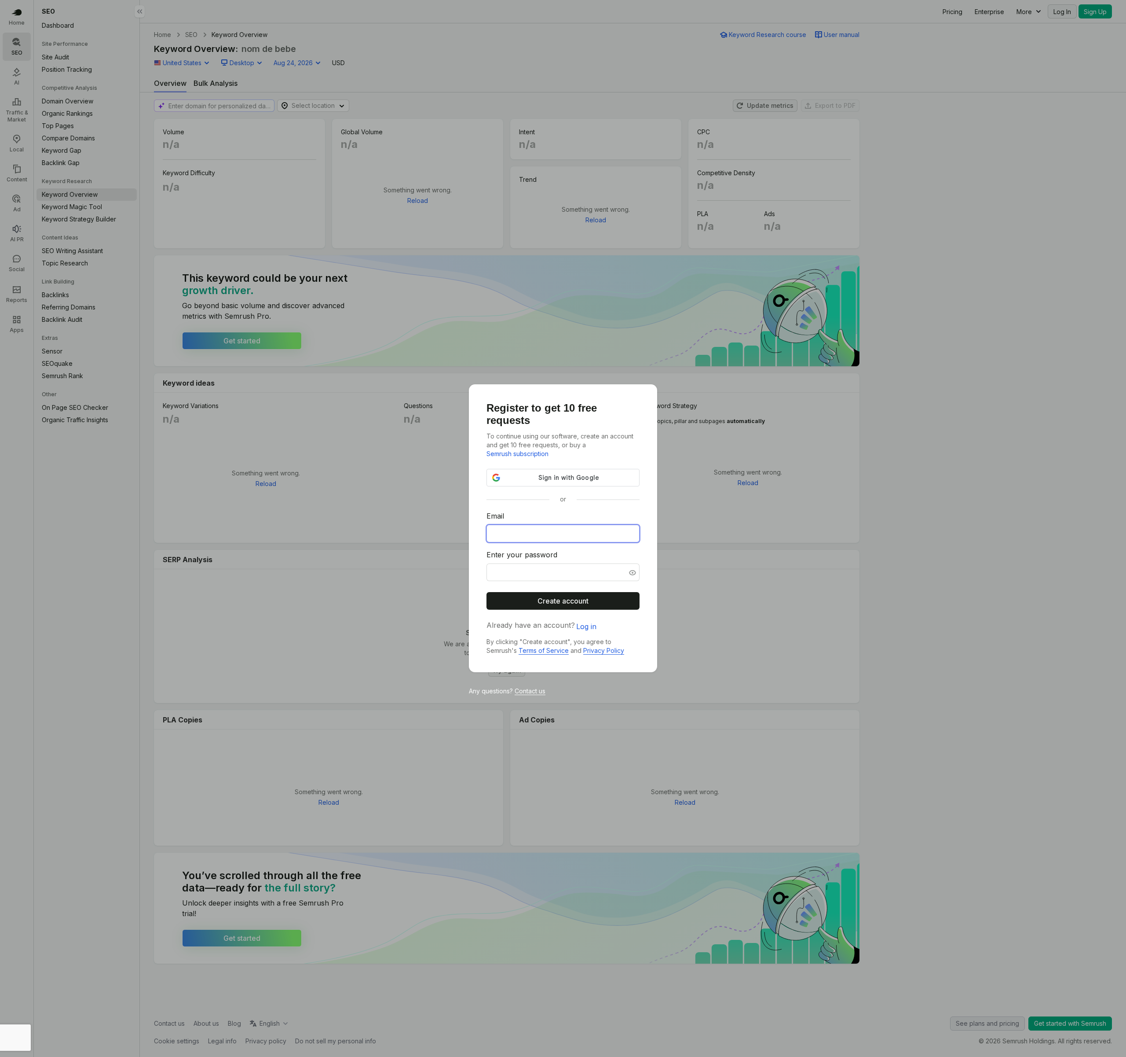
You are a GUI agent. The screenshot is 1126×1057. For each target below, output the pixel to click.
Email (495, 516)
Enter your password (521, 555)
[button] (632, 572)
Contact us (530, 691)
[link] (517, 453)
